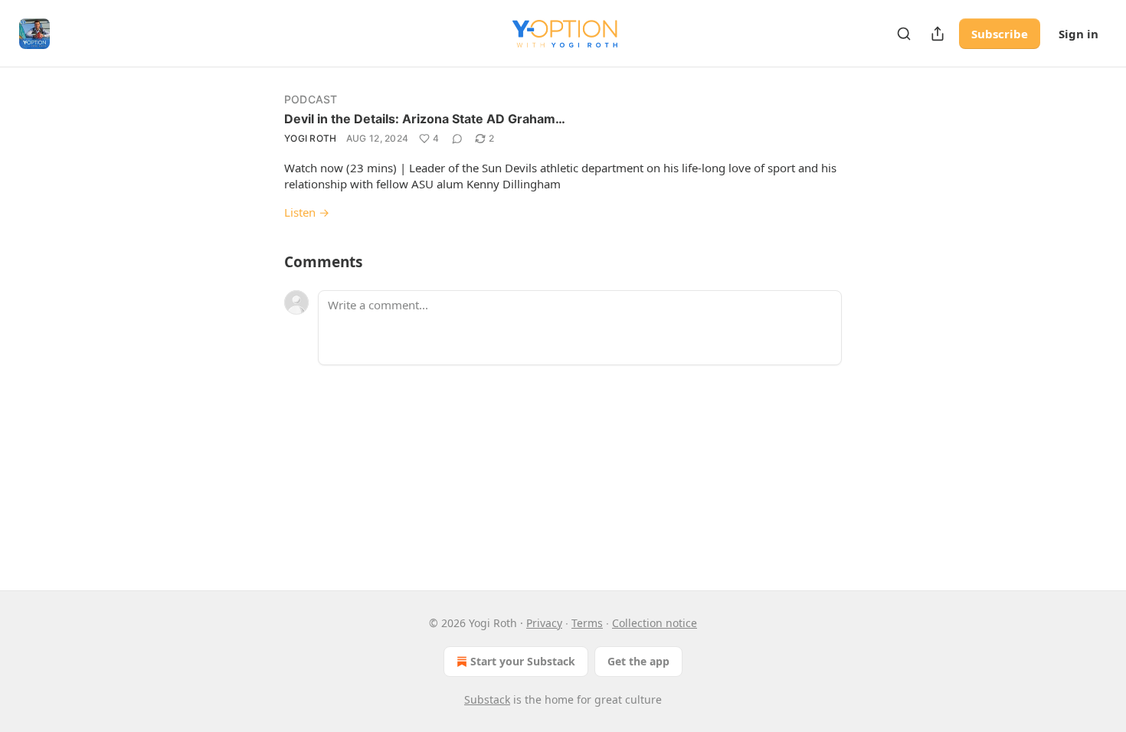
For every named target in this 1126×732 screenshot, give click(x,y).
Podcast (310, 99)
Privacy (544, 623)
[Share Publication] (937, 33)
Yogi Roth (310, 138)
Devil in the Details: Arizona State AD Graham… (424, 118)
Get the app (638, 661)
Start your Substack (522, 661)
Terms (587, 623)
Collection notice (654, 623)
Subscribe (999, 33)
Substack (487, 699)
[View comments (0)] (457, 138)
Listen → (306, 212)
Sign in (1078, 33)
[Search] (904, 33)
